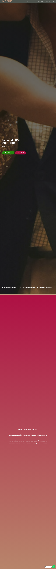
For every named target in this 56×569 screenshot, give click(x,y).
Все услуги (29, 1)
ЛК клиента (47, 1)
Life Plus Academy (40, 1)
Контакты (53, 1)
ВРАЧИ (34, 1)
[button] (8, 152)
